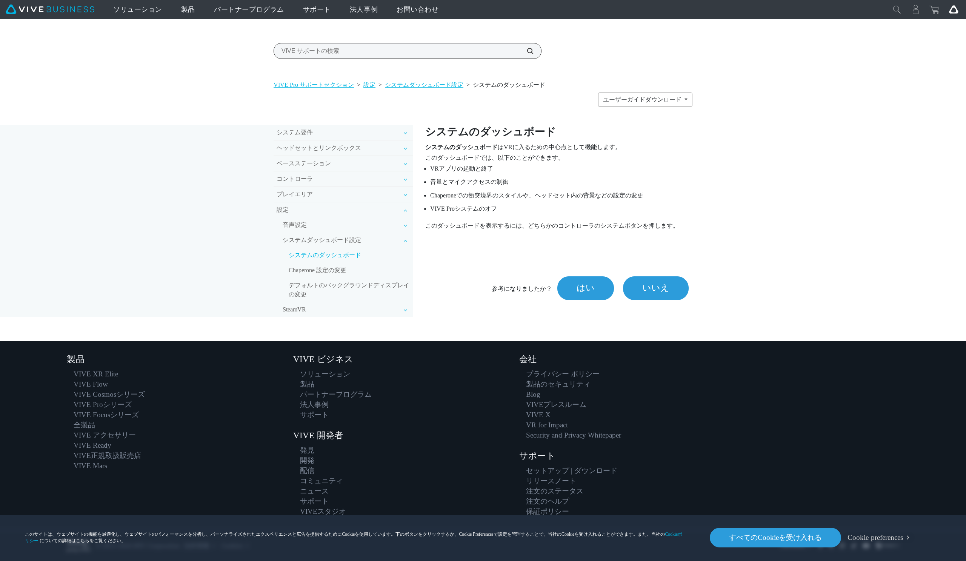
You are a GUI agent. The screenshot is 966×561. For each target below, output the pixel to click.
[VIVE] (50, 9)
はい (586, 288)
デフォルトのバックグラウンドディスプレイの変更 (349, 289)
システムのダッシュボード (325, 255)
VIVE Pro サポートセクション (314, 85)
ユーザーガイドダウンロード (643, 99)
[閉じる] (897, 9)
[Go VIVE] (953, 9)
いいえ (655, 288)
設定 (369, 85)
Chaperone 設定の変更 (317, 270)
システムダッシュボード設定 (424, 85)
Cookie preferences (875, 537)
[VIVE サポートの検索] (526, 51)
